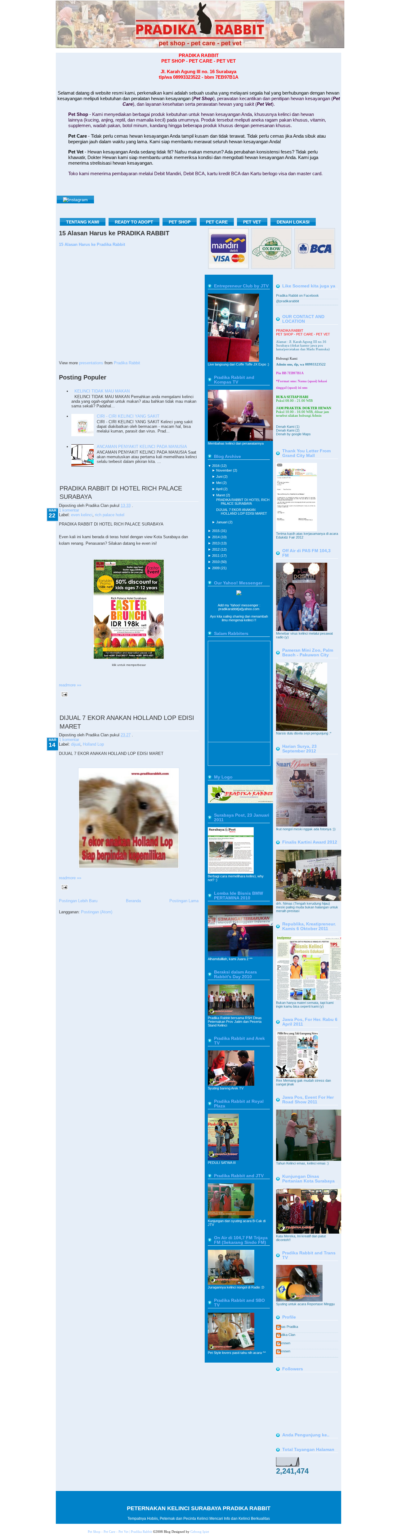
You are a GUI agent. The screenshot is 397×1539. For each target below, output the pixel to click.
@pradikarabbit (287, 301)
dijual (75, 744)
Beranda (133, 900)
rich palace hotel (109, 514)
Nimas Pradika (287, 1326)
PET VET (252, 222)
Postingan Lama (183, 900)
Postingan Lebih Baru (78, 900)
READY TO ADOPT (134, 222)
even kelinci (81, 514)
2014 (216, 537)
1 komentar (69, 510)
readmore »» (70, 685)
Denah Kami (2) (288, 430)
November (224, 470)
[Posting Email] (63, 694)
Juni (219, 476)
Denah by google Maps (293, 434)
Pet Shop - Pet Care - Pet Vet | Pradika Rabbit (120, 1531)
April (219, 489)
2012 (216, 549)
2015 (216, 531)
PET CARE (217, 222)
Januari (222, 522)
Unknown (283, 1343)
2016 (216, 466)
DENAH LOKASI (293, 222)
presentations (91, 363)
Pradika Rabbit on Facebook (297, 295)
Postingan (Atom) (96, 912)
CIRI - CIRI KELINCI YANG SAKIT (128, 416)
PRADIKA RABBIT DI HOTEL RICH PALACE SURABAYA (243, 501)
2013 (216, 543)
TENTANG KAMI (82, 222)
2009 (216, 568)
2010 (216, 562)
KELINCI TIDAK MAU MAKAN (102, 391)
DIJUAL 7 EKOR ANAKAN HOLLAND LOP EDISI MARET (241, 511)
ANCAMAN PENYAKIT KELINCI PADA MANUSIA (142, 446)
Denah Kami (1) (288, 426)
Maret (221, 495)
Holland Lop (93, 744)
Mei (219, 483)
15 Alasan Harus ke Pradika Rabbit (92, 244)
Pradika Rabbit (127, 363)
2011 (216, 555)
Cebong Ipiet (199, 1531)
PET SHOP (179, 222)
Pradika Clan (285, 1335)
